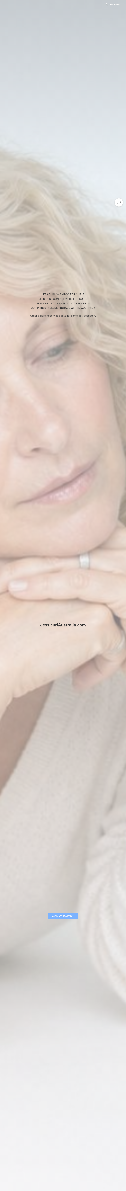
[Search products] (119, 202)
